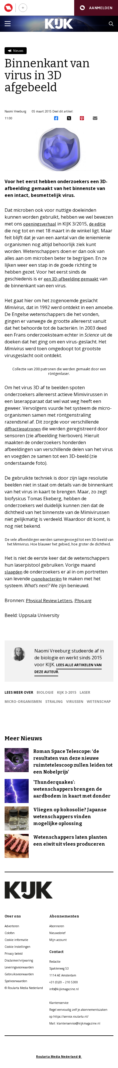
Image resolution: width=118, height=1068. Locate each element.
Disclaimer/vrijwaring (19, 960)
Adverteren (12, 926)
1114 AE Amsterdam (62, 975)
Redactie (54, 962)
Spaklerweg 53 (59, 968)
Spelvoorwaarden (16, 981)
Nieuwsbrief (57, 933)
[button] (96, 8)
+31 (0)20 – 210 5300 (63, 982)
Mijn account (58, 940)
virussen (74, 701)
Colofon (10, 933)
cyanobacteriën (46, 579)
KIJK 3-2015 (66, 692)
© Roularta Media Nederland (24, 988)
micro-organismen (23, 701)
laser (85, 692)
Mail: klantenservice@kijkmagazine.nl (74, 1023)
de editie (97, 224)
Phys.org (83, 600)
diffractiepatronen (23, 429)
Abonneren (56, 926)
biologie (45, 692)
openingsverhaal (39, 224)
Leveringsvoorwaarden (19, 967)
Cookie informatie (16, 940)
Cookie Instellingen (17, 947)
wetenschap (99, 701)
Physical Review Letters (49, 600)
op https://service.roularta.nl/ (68, 1016)
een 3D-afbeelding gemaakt (71, 279)
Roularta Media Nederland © (59, 1057)
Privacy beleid (14, 954)
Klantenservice (58, 1003)
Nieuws (17, 51)
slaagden (13, 572)
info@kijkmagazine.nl (64, 989)
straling (54, 701)
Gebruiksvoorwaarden (19, 974)
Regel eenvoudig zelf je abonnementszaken (78, 1010)
